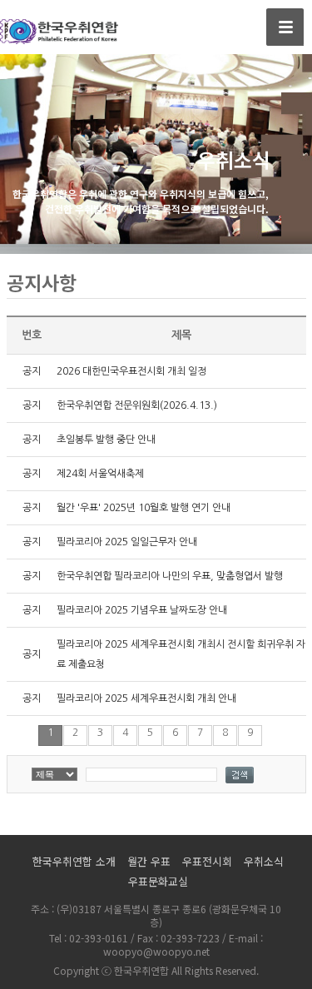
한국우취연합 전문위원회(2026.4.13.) (137, 405)
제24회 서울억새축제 (100, 474)
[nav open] (285, 27)
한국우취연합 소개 (74, 861)
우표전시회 (207, 861)
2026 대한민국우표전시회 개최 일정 (131, 371)
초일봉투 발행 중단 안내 (106, 440)
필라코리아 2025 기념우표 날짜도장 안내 (142, 610)
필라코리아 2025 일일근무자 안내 (127, 542)
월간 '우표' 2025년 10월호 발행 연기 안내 (143, 508)
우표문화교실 (158, 881)
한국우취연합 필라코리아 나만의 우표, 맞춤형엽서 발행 (170, 576)
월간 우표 (149, 861)
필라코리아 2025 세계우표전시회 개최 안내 (146, 698)
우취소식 (264, 861)
